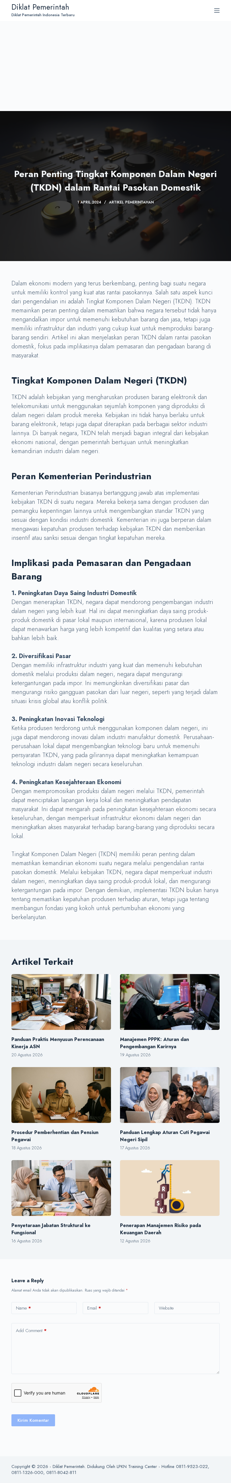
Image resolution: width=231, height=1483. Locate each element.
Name (23, 1308)
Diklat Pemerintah (40, 7)
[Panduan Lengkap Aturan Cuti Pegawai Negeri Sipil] (170, 1095)
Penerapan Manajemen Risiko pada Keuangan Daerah (160, 1229)
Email (94, 1308)
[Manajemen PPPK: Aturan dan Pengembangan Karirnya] (170, 1002)
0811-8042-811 (61, 1472)
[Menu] (217, 10)
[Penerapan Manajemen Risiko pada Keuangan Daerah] (170, 1188)
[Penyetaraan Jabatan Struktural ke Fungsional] (61, 1188)
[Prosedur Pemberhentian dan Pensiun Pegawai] (61, 1095)
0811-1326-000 (27, 1472)
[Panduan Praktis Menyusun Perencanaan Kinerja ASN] (61, 1002)
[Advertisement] (115, 66)
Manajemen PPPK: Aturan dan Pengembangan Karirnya (154, 1043)
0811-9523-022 (192, 1466)
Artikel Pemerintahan (131, 202)
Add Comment (31, 1330)
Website (166, 1308)
